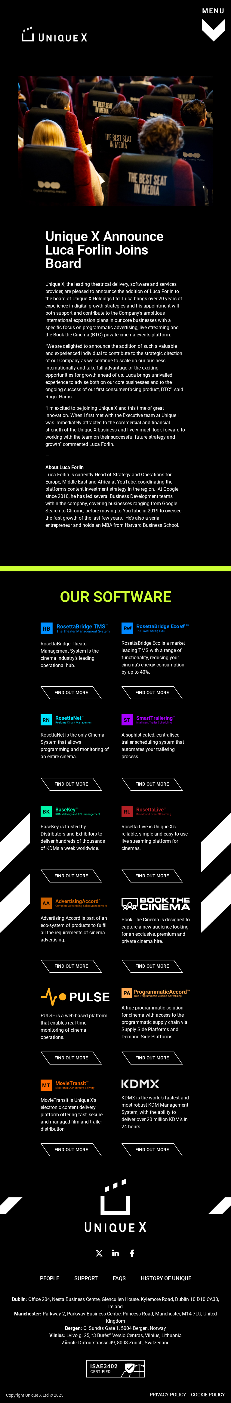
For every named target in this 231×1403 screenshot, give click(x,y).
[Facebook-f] (132, 1253)
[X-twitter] (98, 1253)
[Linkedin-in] (115, 1253)
